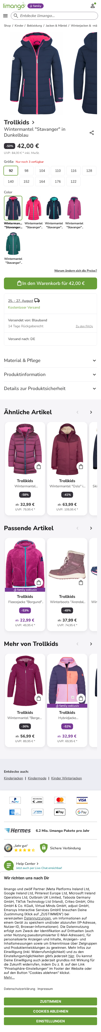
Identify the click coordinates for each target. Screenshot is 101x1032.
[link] (33, 212)
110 (58, 171)
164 (42, 181)
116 (73, 171)
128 (89, 171)
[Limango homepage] (14, 6)
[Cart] (38, 466)
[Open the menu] (5, 16)
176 (58, 181)
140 (11, 181)
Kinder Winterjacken (66, 778)
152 (26, 181)
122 (73, 181)
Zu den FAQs (84, 326)
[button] (21, 153)
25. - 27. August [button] (20, 300)
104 (42, 171)
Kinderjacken (13, 778)
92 (11, 171)
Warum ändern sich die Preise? (75, 271)
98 (26, 171)
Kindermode (37, 778)
